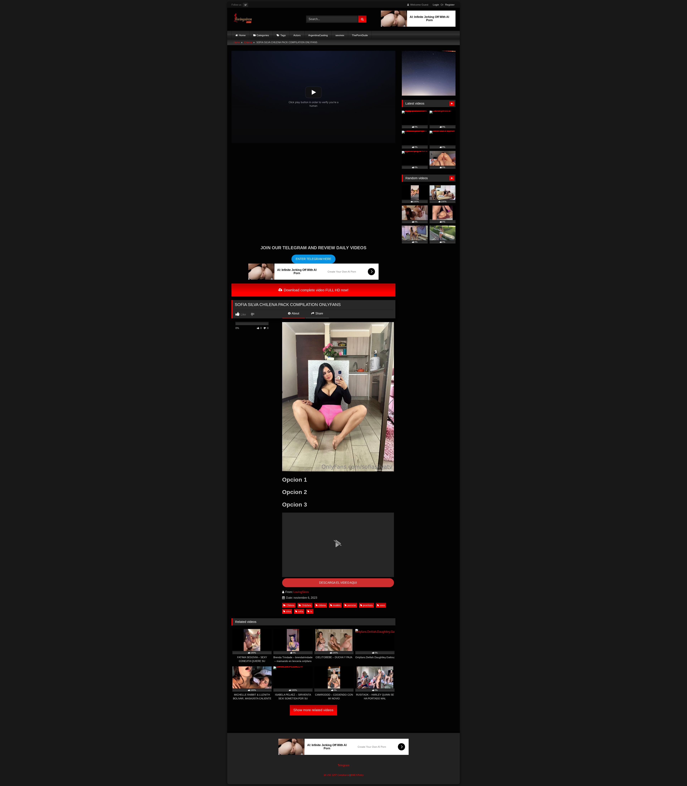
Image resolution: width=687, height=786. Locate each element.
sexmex (339, 35)
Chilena (248, 42)
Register (450, 4)
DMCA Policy (357, 775)
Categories (263, 35)
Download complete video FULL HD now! (316, 290)
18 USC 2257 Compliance (336, 775)
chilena (322, 605)
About (295, 313)
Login (436, 4)
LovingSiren (301, 592)
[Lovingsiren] (242, 19)
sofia (300, 611)
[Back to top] (676, 775)
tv (311, 611)
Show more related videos (313, 710)
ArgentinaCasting (318, 35)
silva (288, 611)
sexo (382, 605)
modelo (336, 605)
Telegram (343, 765)
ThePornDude (360, 35)
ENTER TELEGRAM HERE (313, 259)
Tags (283, 35)
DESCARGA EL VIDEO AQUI (338, 582)
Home (242, 35)
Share (319, 313)
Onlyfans (306, 605)
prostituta (368, 605)
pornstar (351, 605)
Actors (297, 35)
